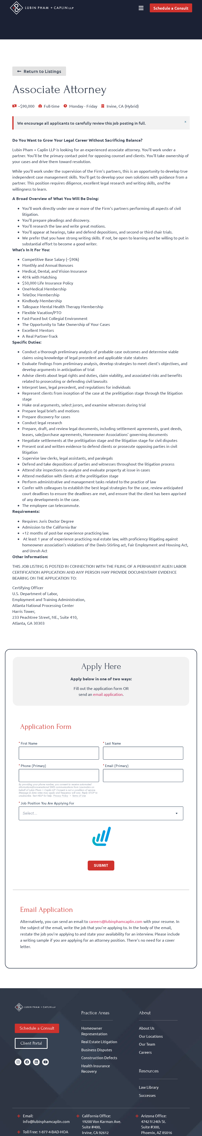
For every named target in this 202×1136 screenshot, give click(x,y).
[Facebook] (27, 1065)
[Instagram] (18, 1065)
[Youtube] (45, 1065)
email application (108, 694)
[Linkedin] (36, 1065)
